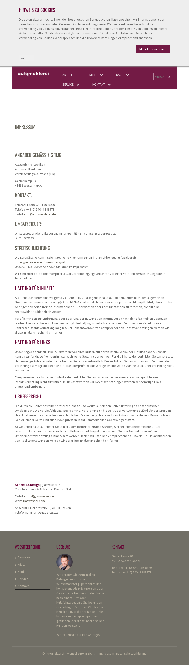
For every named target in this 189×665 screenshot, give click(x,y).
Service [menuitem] (68, 84)
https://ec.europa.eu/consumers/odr (40, 262)
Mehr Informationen (152, 49)
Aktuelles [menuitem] (69, 75)
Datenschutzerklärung (131, 653)
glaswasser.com (34, 501)
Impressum (106, 653)
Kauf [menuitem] (119, 75)
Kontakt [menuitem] (98, 84)
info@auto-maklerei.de (40, 214)
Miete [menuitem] (93, 75)
